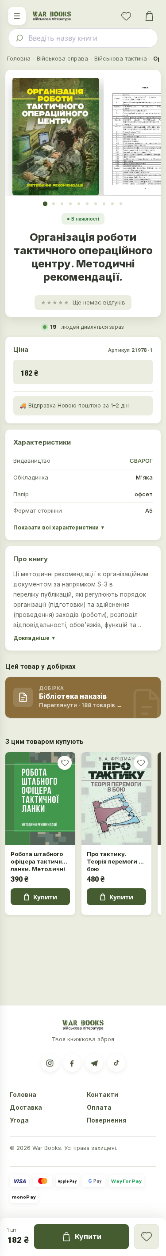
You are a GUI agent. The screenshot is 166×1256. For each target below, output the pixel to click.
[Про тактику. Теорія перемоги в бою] (116, 798)
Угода (19, 1120)
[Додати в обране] (65, 763)
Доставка (26, 1107)
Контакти (102, 1094)
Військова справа (62, 58)
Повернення (107, 1120)
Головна (19, 58)
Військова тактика (120, 58)
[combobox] (83, 38)
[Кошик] (149, 16)
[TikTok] (116, 1063)
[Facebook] (72, 1063)
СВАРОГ (141, 460)
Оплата (99, 1107)
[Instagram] (50, 1063)
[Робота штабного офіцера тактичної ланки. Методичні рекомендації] (40, 798)
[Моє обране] (126, 16)
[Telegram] (94, 1063)
